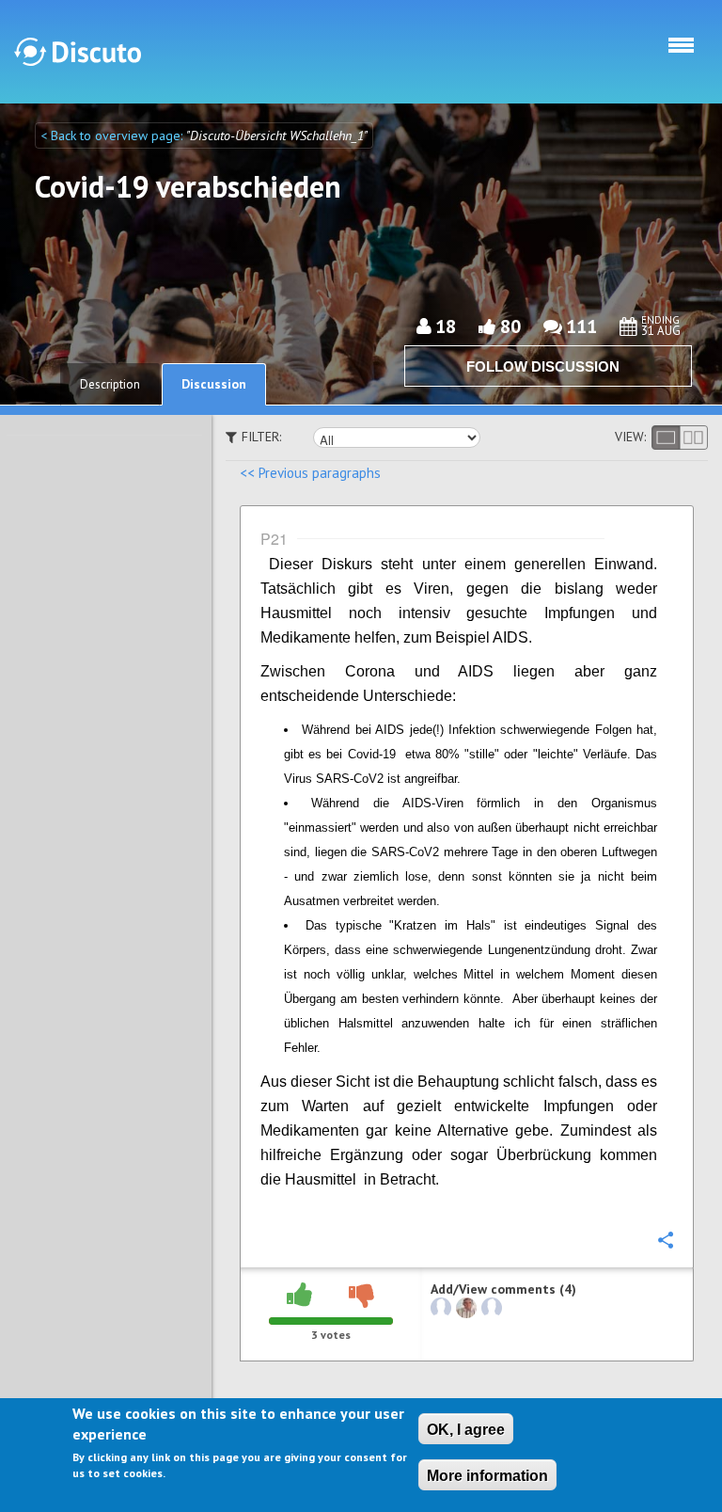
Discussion (213, 383)
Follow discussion (543, 366)
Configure (664, 1239)
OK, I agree (466, 1430)
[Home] (77, 52)
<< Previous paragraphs (310, 473)
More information (487, 1476)
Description (110, 384)
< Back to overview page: (113, 135)
